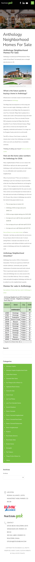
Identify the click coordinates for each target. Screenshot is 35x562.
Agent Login (15, 550)
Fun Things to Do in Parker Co (14, 383)
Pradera (8, 432)
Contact (10, 523)
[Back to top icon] (31, 558)
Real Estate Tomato (18, 553)
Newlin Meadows (11, 407)
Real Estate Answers (12, 436)
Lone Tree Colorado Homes (13, 403)
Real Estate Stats (11, 440)
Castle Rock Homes (11, 374)
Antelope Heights (11, 366)
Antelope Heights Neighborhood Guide (16, 370)
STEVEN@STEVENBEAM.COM (16, 541)
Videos (8, 460)
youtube (27, 3)
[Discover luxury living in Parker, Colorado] (7, 2)
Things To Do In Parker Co (13, 456)
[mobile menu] (32, 2)
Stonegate (9, 448)
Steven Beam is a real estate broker (13, 232)
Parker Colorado (10, 411)
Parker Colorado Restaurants (14, 423)
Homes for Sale (10, 391)
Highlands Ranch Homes (13, 387)
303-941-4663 (12, 535)
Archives (5, 473)
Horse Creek (9, 395)
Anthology (15, 100)
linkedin (23, 3)
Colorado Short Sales (12, 378)
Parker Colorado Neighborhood (14, 415)
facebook (20, 3)
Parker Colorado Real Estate (14, 419)
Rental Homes (10, 444)
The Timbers (9, 452)
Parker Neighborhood (12, 427)
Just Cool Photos (10, 399)
